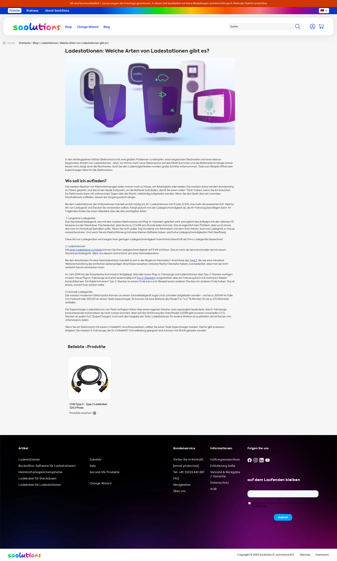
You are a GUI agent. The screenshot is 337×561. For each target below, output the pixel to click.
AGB (213, 489)
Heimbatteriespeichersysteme (40, 472)
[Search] (297, 26)
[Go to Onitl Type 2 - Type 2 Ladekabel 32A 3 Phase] (90, 385)
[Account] (312, 26)
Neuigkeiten (182, 485)
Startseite (25, 43)
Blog (35, 43)
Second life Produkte (105, 472)
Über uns (179, 491)
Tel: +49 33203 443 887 (188, 472)
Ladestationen (29, 459)
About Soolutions (57, 10)
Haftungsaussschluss (225, 459)
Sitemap (305, 554)
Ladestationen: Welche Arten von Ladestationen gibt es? (75, 43)
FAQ (176, 478)
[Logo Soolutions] (37, 26)
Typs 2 (193, 260)
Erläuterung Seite (222, 466)
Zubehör (96, 459)
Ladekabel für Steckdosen (37, 478)
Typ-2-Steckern (146, 278)
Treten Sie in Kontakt (188, 459)
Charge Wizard (100, 483)
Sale (93, 466)
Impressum (322, 554)
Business (32, 10)
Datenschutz (219, 483)
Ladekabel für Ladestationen (39, 485)
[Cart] (321, 26)
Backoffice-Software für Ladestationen (47, 466)
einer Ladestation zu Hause (86, 250)
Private (14, 10)
